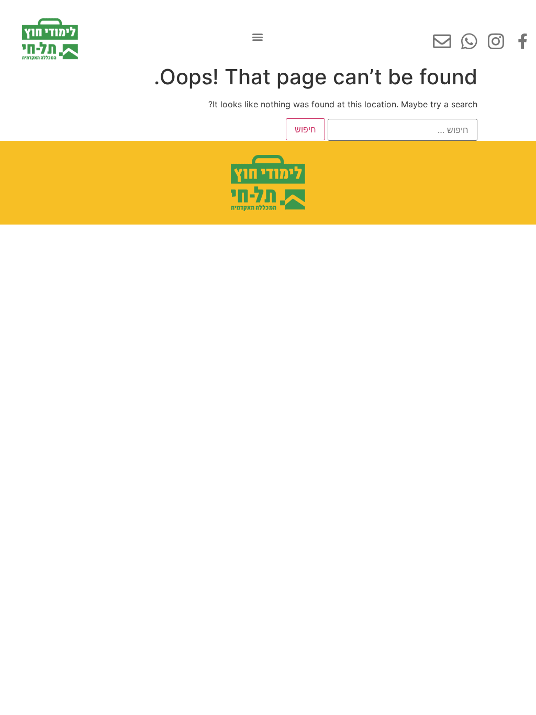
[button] (257, 37)
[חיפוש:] (402, 130)
